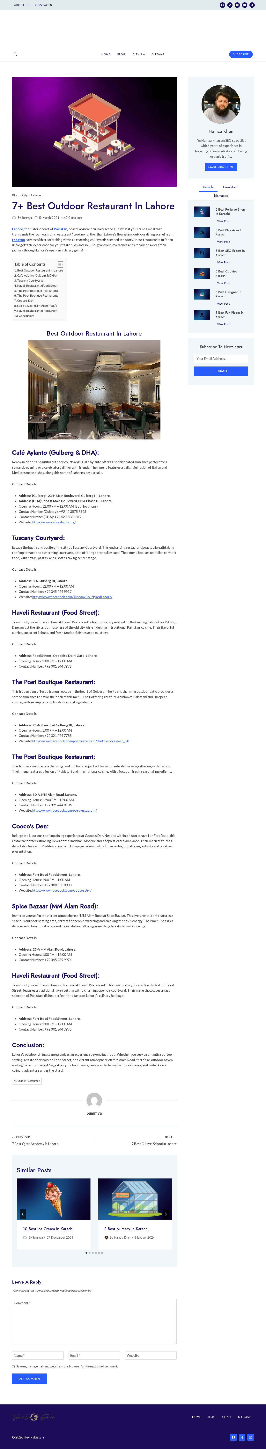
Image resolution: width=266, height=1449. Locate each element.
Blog (121, 54)
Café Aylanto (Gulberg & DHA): (37, 275)
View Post (224, 221)
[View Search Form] (15, 54)
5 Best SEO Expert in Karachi (230, 253)
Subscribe (241, 54)
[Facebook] (222, 5)
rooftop (18, 240)
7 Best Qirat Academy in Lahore (35, 1141)
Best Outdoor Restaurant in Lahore (40, 270)
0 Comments (73, 217)
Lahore (36, 195)
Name (19, 1355)
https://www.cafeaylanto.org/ (54, 522)
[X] (242, 1437)
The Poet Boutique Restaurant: (37, 290)
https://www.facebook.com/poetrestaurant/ (64, 810)
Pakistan (60, 229)
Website (133, 1355)
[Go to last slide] (23, 1214)
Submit (221, 371)
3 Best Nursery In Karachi (126, 1229)
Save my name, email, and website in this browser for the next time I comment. (67, 1366)
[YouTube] (244, 5)
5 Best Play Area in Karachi (229, 232)
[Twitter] (230, 5)
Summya (26, 217)
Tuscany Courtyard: (30, 280)
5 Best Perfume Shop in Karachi (230, 211)
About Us (21, 5)
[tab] (86, 1253)
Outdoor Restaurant (27, 1080)
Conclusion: (26, 315)
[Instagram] (237, 5)
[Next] (166, 1214)
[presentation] (53, 1199)
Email (75, 1355)
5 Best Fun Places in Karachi (230, 315)
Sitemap (158, 54)
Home (105, 54)
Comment (22, 1303)
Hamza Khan (122, 1237)
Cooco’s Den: (25, 300)
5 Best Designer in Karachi (228, 294)
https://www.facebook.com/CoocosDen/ (62, 890)
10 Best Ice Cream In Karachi (48, 1229)
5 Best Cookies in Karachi (228, 273)
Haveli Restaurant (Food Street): (38, 285)
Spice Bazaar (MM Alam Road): (37, 305)
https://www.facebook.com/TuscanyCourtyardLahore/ (72, 597)
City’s (227, 1417)
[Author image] (14, 218)
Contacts (43, 5)
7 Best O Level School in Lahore (154, 1141)
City (25, 195)
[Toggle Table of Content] (58, 264)
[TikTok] (252, 5)
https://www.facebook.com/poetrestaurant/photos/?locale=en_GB (80, 741)
